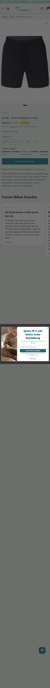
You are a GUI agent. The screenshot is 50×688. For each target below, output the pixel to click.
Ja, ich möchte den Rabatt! (33, 351)
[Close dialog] (47, 328)
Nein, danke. (33, 358)
